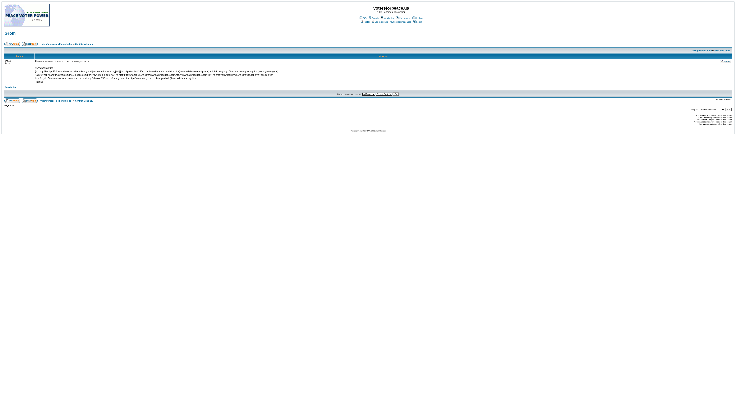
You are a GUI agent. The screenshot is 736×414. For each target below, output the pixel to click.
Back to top (10, 87)
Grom (10, 33)
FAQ (364, 18)
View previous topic (702, 50)
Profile (367, 22)
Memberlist (389, 18)
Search (375, 18)
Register (419, 18)
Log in (419, 22)
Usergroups (404, 18)
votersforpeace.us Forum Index (56, 44)
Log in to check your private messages (393, 22)
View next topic (722, 50)
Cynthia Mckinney (84, 44)
